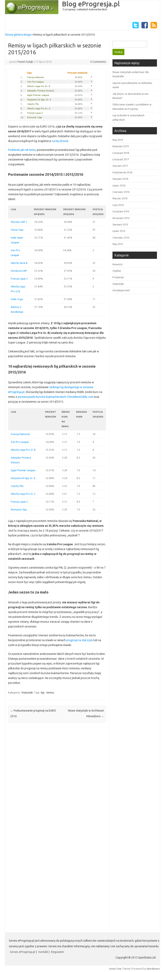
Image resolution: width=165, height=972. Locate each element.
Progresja (118, 277)
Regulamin (57, 951)
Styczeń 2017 (120, 165)
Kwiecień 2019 (120, 146)
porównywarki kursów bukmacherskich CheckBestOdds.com (55, 396)
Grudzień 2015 (120, 211)
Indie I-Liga (17, 299)
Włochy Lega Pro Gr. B (23, 449)
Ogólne (116, 270)
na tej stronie (60, 141)
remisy (50, 692)
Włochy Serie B (19, 263)
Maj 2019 (117, 139)
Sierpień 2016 (120, 178)
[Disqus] (57, 778)
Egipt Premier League (23, 470)
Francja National (20, 434)
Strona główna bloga (18, 34)
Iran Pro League (20, 442)
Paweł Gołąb (25, 61)
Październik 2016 (122, 172)
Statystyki (27, 692)
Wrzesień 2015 (121, 218)
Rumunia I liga (19, 509)
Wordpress (153, 968)
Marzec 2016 (119, 198)
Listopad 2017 (120, 159)
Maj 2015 (117, 244)
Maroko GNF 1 (19, 222)
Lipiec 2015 (118, 230)
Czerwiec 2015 (120, 237)
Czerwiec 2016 (120, 191)
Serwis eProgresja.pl (22, 951)
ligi (42, 692)
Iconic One (115, 968)
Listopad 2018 (120, 152)
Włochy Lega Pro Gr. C (23, 494)
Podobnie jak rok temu (22, 149)
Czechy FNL (17, 486)
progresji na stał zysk (79, 640)
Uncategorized (121, 290)
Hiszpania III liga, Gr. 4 (23, 478)
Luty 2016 (118, 205)
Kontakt (43, 951)
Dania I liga (17, 229)
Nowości (117, 264)
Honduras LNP (19, 270)
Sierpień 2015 (120, 224)
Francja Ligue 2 (19, 278)
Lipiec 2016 (118, 185)
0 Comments (98, 61)
